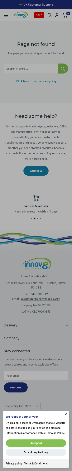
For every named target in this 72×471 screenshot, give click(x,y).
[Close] (66, 414)
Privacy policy (14, 463)
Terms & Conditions (36, 463)
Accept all (36, 443)
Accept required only (36, 452)
